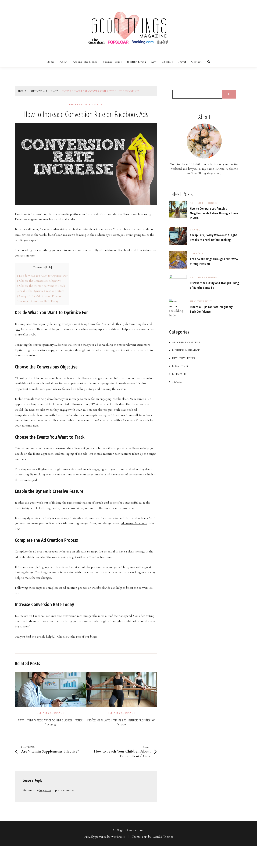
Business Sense (112, 61)
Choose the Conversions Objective (39, 281)
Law (153, 61)
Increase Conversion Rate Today (37, 301)
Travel (182, 61)
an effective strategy (84, 551)
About (63, 61)
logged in (45, 790)
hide (48, 267)
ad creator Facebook (134, 523)
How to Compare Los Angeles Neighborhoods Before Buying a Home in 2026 (214, 213)
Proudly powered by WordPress (104, 836)
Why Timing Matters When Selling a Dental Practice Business (50, 722)
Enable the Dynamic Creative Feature (40, 291)
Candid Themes (163, 836)
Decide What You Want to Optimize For (42, 275)
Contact (196, 61)
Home (50, 61)
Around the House (85, 61)
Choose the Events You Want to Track (41, 286)
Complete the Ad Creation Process (39, 296)
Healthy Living (136, 61)
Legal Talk (180, 366)
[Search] (229, 94)
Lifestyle (167, 61)
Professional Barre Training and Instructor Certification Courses (121, 722)
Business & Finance (86, 104)
